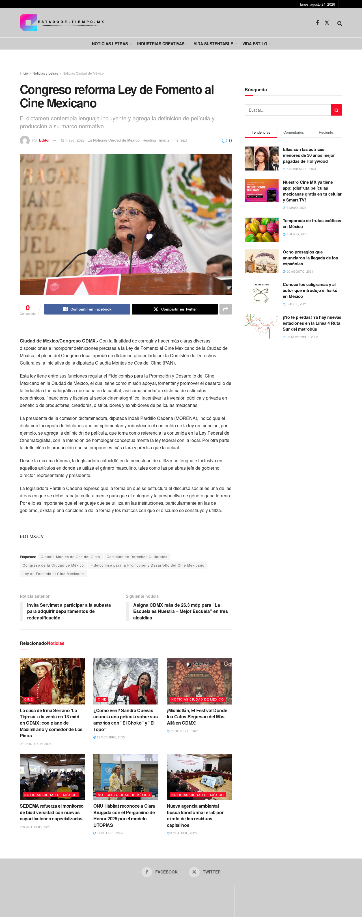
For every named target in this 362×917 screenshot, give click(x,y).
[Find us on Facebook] (317, 23)
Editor (44, 140)
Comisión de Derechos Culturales (137, 556)
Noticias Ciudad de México (83, 73)
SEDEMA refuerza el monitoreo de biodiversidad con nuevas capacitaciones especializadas (52, 812)
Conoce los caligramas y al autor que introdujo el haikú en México (310, 290)
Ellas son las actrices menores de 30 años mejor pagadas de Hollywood (309, 155)
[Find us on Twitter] (326, 22)
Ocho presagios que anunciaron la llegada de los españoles (310, 258)
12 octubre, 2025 (36, 743)
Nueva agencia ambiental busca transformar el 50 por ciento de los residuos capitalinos (195, 815)
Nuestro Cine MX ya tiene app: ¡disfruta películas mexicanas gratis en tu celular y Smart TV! (312, 191)
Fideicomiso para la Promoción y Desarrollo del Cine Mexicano (147, 565)
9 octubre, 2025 (35, 826)
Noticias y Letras (45, 73)
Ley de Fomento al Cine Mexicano (53, 573)
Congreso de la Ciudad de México (53, 565)
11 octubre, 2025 (183, 731)
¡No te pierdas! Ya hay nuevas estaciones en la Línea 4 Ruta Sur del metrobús (312, 323)
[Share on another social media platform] (225, 309)
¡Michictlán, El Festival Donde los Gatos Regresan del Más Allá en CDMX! (197, 716)
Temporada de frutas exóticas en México (312, 223)
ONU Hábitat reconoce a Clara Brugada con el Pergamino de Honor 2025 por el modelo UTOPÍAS (124, 815)
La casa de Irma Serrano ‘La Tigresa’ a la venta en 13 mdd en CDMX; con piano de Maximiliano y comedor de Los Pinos (51, 723)
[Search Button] (339, 23)
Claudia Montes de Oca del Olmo (70, 556)
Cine (28, 699)
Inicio (24, 73)
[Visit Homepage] (62, 22)
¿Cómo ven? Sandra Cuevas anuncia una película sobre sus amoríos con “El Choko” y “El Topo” (125, 719)
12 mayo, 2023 (72, 140)
